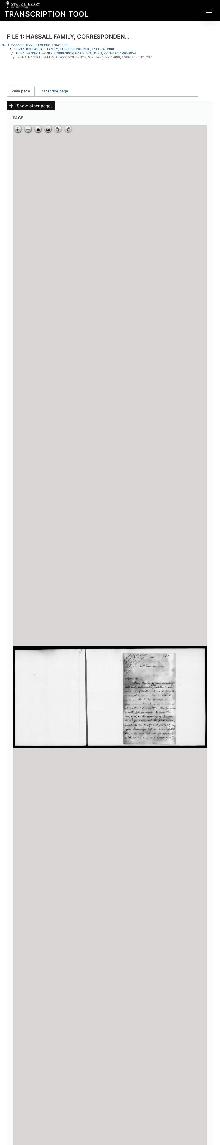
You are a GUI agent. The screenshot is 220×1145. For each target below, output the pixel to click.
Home (4, 45)
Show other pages (35, 105)
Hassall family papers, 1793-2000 (39, 45)
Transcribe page (54, 91)
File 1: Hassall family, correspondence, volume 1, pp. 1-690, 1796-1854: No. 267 (85, 57)
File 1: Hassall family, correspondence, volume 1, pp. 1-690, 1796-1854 (76, 53)
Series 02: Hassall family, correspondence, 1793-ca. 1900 (64, 49)
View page (23, 91)
